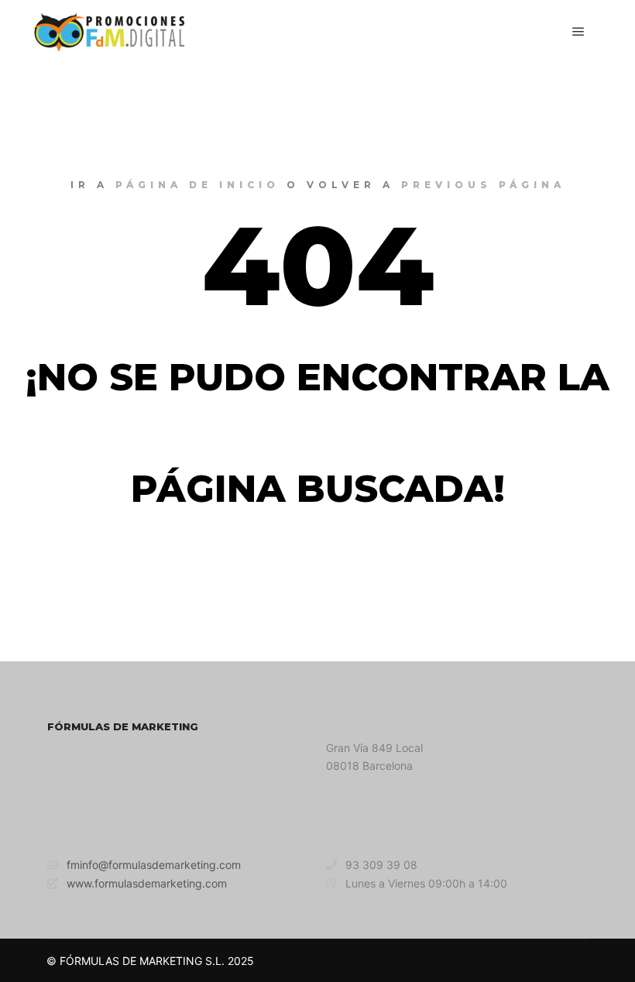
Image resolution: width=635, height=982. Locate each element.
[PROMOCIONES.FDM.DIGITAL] (108, 32)
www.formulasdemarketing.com (147, 883)
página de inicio (197, 185)
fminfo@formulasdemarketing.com (154, 864)
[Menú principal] (578, 32)
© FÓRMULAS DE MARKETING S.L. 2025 (150, 960)
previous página (483, 185)
